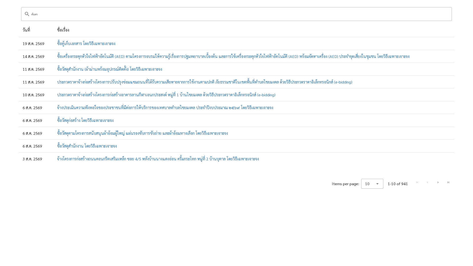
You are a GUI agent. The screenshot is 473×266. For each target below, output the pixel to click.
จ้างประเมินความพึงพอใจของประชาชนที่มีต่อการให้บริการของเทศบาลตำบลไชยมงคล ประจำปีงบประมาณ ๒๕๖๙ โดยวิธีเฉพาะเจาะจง (165, 107)
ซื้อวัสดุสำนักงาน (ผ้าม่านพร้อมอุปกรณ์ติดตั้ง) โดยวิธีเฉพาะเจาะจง (109, 69)
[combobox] (372, 184)
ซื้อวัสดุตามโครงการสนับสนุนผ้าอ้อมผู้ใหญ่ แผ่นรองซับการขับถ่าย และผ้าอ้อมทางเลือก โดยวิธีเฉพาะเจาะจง (142, 133)
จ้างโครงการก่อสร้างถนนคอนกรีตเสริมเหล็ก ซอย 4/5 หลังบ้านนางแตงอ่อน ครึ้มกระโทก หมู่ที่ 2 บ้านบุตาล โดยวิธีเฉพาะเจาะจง (158, 158)
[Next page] (437, 182)
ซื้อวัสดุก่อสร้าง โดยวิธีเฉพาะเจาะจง (85, 120)
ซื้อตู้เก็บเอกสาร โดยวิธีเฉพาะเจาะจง (86, 43)
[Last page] (448, 182)
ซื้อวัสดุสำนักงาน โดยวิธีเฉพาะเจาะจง (87, 146)
